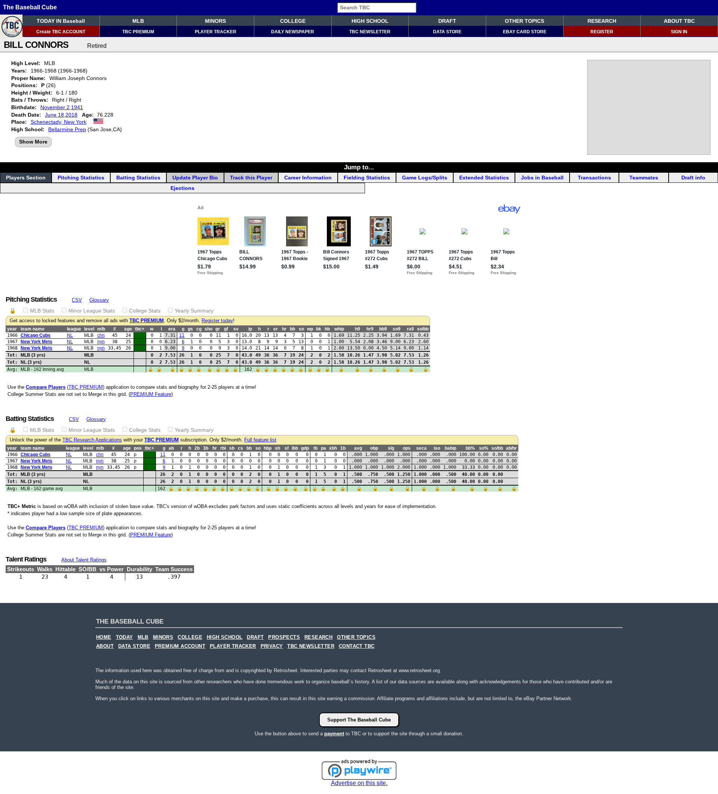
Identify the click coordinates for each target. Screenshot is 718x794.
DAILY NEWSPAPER (292, 31)
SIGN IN (679, 31)
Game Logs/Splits (424, 178)
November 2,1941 (61, 107)
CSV (77, 300)
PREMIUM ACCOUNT (180, 646)
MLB (138, 21)
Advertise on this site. (359, 783)
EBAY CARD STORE (524, 31)
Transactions (594, 178)
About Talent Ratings (84, 560)
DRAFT (447, 21)
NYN (101, 341)
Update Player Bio (195, 178)
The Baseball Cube (30, 7)
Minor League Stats (91, 311)
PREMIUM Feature (150, 394)
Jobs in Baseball (542, 178)
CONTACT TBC (356, 646)
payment (334, 733)
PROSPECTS (284, 637)
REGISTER (601, 31)
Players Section (26, 178)
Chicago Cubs (35, 335)
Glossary (99, 300)
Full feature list (260, 440)
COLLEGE (293, 21)
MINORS (215, 21)
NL (70, 335)
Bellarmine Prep (67, 129)
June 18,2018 (61, 115)
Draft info (693, 178)
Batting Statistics (138, 178)
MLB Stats (42, 311)
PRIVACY (272, 646)
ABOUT (105, 646)
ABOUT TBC (679, 21)
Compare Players (45, 387)
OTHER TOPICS (524, 21)
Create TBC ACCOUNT (60, 31)
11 (181, 335)
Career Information (308, 178)
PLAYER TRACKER (215, 31)
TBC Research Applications (92, 440)
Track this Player (251, 178)
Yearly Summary (194, 311)
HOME (103, 637)
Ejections (182, 188)
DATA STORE (447, 31)
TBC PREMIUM (138, 31)
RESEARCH (601, 21)
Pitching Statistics (81, 178)
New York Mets (36, 341)
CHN (101, 335)
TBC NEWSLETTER (369, 31)
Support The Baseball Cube (359, 720)
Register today (217, 320)
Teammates (643, 178)
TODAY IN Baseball (61, 21)
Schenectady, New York (58, 122)
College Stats (144, 311)
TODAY (124, 637)
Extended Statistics (484, 178)
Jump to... (359, 167)
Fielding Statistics (367, 178)
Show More (33, 142)
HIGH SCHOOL (370, 21)
